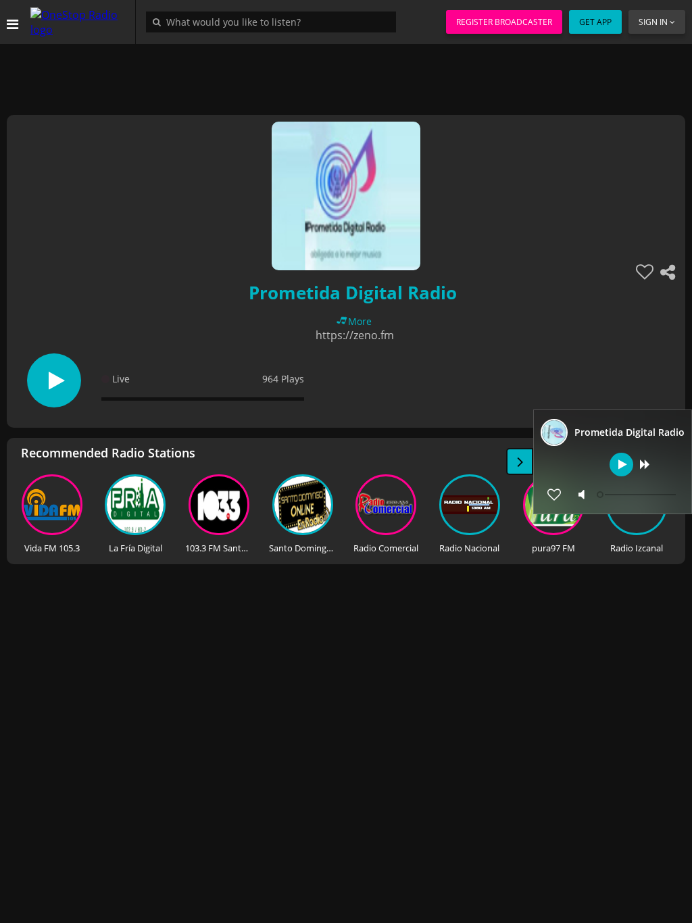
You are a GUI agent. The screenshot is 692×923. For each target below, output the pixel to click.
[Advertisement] (346, 74)
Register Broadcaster (504, 22)
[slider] (638, 494)
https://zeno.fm (355, 335)
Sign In (653, 22)
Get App (595, 22)
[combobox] (274, 21)
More (360, 321)
